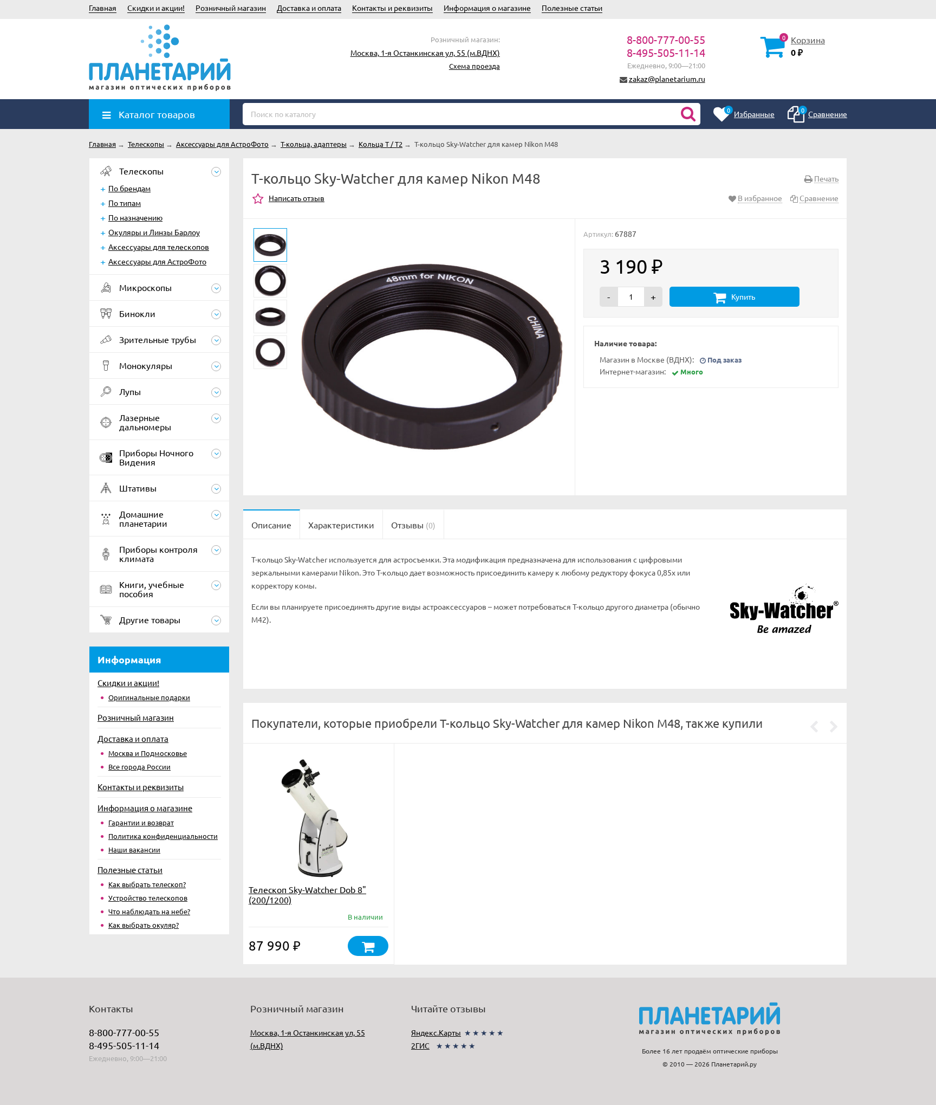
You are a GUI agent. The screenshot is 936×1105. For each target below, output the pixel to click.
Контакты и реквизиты (392, 7)
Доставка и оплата (309, 7)
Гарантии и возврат (141, 822)
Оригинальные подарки (149, 697)
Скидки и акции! (156, 7)
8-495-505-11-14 (666, 52)
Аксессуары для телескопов (158, 246)
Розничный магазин (231, 7)
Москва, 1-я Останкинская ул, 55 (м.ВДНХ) (425, 52)
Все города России (139, 766)
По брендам (129, 188)
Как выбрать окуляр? (143, 924)
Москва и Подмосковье (147, 753)
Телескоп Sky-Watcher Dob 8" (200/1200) (307, 894)
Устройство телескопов (147, 897)
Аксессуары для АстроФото (157, 261)
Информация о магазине (487, 7)
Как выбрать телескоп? (147, 884)
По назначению (135, 217)
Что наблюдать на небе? (149, 911)
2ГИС (420, 1045)
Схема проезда (474, 65)
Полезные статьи (572, 7)
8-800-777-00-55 (666, 39)
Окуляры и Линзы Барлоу (154, 232)
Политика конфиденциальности (163, 836)
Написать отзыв (296, 198)
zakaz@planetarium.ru (667, 78)
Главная (102, 7)
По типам (124, 203)
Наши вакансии (134, 849)
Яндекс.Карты (436, 1032)
